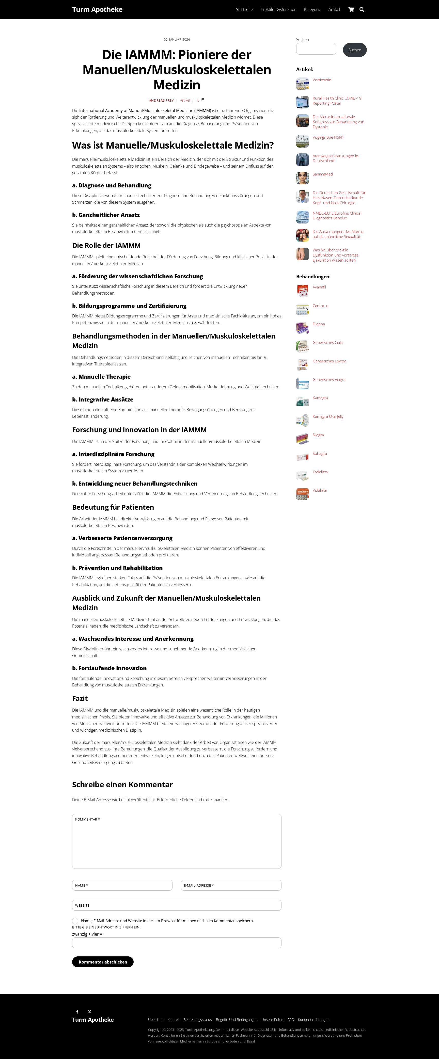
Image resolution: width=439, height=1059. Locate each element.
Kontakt (173, 1019)
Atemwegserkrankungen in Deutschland (335, 158)
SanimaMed (323, 174)
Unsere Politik (272, 1019)
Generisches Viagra (329, 379)
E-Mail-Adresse (199, 885)
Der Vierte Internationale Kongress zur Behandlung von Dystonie (338, 121)
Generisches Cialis (328, 342)
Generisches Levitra (329, 361)
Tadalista (320, 472)
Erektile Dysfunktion (278, 9)
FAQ (291, 1019)
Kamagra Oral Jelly (328, 416)
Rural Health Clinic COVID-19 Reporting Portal (337, 101)
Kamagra (320, 397)
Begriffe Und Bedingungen (237, 1019)
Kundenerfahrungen (314, 1019)
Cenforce (320, 305)
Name (81, 885)
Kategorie (312, 9)
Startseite (244, 9)
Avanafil (319, 287)
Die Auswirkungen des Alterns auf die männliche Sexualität (338, 234)
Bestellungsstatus (197, 1019)
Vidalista (320, 490)
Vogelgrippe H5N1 (328, 137)
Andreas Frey (161, 100)
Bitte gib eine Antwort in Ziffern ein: (106, 927)
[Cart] (351, 9)
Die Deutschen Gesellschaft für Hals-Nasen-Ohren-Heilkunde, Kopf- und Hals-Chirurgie (339, 197)
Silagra (318, 434)
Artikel (334, 9)
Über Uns (155, 1019)
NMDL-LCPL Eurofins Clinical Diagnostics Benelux (337, 216)
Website (82, 905)
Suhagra (320, 453)
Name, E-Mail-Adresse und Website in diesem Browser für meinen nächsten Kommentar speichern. (167, 920)
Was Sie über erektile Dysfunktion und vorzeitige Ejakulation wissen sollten (335, 255)
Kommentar (87, 819)
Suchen (302, 39)
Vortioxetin (322, 79)
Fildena (319, 324)
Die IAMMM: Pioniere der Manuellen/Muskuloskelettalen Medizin (176, 69)
